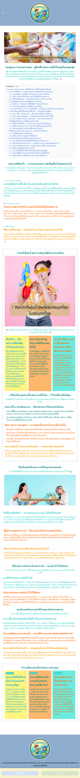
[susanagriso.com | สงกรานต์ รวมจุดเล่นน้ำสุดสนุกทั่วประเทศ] (40, 13)
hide (16, 86)
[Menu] (3, 12)
